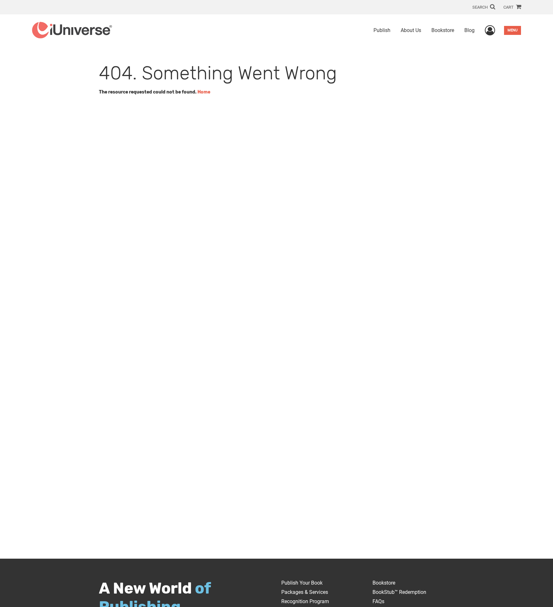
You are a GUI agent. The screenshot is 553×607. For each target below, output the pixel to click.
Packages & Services (304, 592)
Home (203, 92)
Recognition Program (305, 601)
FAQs (378, 601)
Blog (469, 30)
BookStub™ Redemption (399, 592)
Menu (512, 30)
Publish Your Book (302, 583)
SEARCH (480, 7)
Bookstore (442, 30)
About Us (411, 30)
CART (509, 7)
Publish (381, 30)
